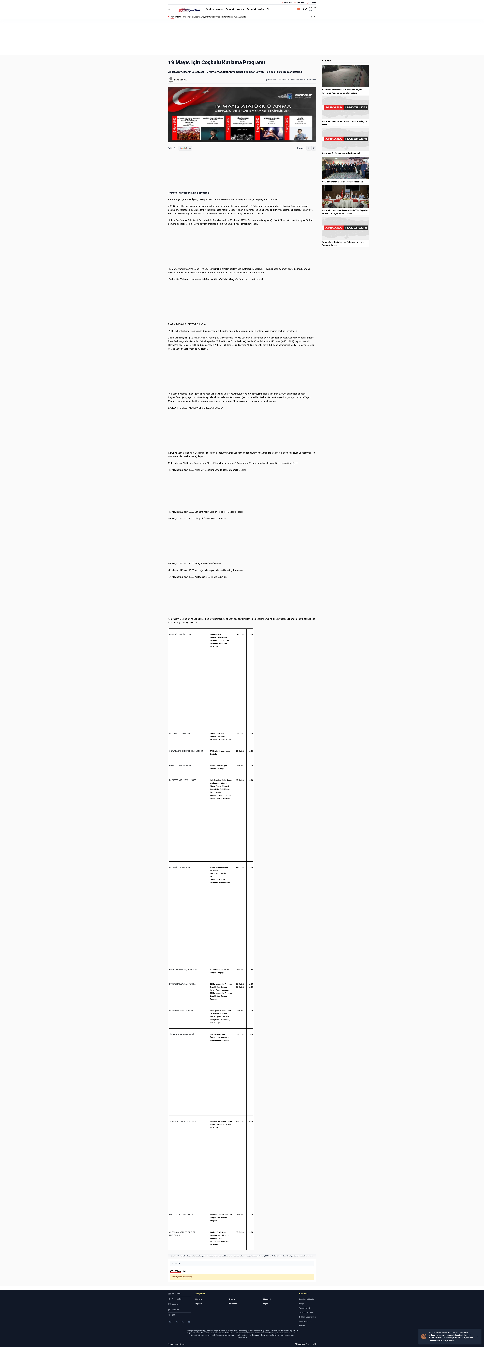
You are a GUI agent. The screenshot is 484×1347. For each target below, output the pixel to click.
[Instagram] (182, 1322)
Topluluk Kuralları (306, 1312)
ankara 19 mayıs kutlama (248, 1256)
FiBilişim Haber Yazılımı (303, 1344)
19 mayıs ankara (212, 1256)
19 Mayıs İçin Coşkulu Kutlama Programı (191, 1256)
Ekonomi (230, 9)
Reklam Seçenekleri (307, 1317)
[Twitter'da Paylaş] (313, 148)
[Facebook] (170, 1322)
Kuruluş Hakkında (306, 1299)
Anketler (312, 2)
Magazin (240, 9)
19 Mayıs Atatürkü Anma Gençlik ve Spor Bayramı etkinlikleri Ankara (289, 1256)
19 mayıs (261, 1256)
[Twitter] (176, 1322)
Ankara (219, 9)
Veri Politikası (305, 1321)
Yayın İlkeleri (304, 1308)
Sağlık (261, 9)
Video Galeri (287, 2)
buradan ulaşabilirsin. (445, 1340)
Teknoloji (251, 9)
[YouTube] (189, 1322)
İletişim (302, 1326)
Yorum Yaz (176, 1263)
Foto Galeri (301, 2)
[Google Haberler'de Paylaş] (185, 148)
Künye (301, 1304)
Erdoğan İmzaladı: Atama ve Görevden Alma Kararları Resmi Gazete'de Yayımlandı (217, 17)
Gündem (210, 9)
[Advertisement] (242, 37)
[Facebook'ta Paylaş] (309, 148)
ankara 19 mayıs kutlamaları (229, 1256)
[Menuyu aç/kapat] (169, 9)
